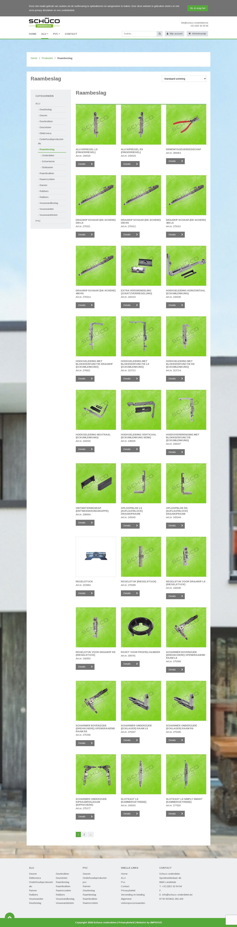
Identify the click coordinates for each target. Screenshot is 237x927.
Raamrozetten (47, 179)
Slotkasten (47, 167)
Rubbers (44, 191)
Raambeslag (47, 149)
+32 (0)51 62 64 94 (199, 26)
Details (81, 164)
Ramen (43, 185)
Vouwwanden (47, 209)
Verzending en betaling (133, 894)
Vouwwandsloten (49, 215)
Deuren (43, 115)
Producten (47, 58)
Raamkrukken (47, 173)
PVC (55, 33)
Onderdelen (48, 155)
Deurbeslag (46, 109)
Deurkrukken (46, 121)
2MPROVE (156, 922)
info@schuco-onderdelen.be (194, 23)
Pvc (123, 882)
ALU (43, 33)
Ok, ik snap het (197, 8)
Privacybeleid (128, 890)
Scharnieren (48, 161)
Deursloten (45, 127)
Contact (71, 33)
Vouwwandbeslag (49, 203)
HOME (32, 33)
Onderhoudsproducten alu (50, 141)
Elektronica (45, 133)
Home (34, 58)
